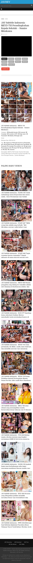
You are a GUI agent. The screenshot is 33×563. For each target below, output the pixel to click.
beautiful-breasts (10, 144)
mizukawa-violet (7, 148)
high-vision (28, 146)
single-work (20, 144)
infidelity (27, 144)
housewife (4, 146)
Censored (22, 132)
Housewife (4, 135)
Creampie (4, 134)
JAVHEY (5, 2)
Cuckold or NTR (13, 134)
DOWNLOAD (5, 69)
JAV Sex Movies (12, 544)
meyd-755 (16, 148)
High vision (23, 134)
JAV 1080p (21, 544)
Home (2, 18)
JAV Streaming (8, 542)
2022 (6, 149)
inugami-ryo (8, 142)
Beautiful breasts (13, 132)
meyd (22, 148)
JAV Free (26, 542)
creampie (11, 146)
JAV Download (17, 542)
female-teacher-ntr (19, 142)
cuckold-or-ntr (19, 146)
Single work (19, 135)
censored (11, 149)
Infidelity (11, 135)
